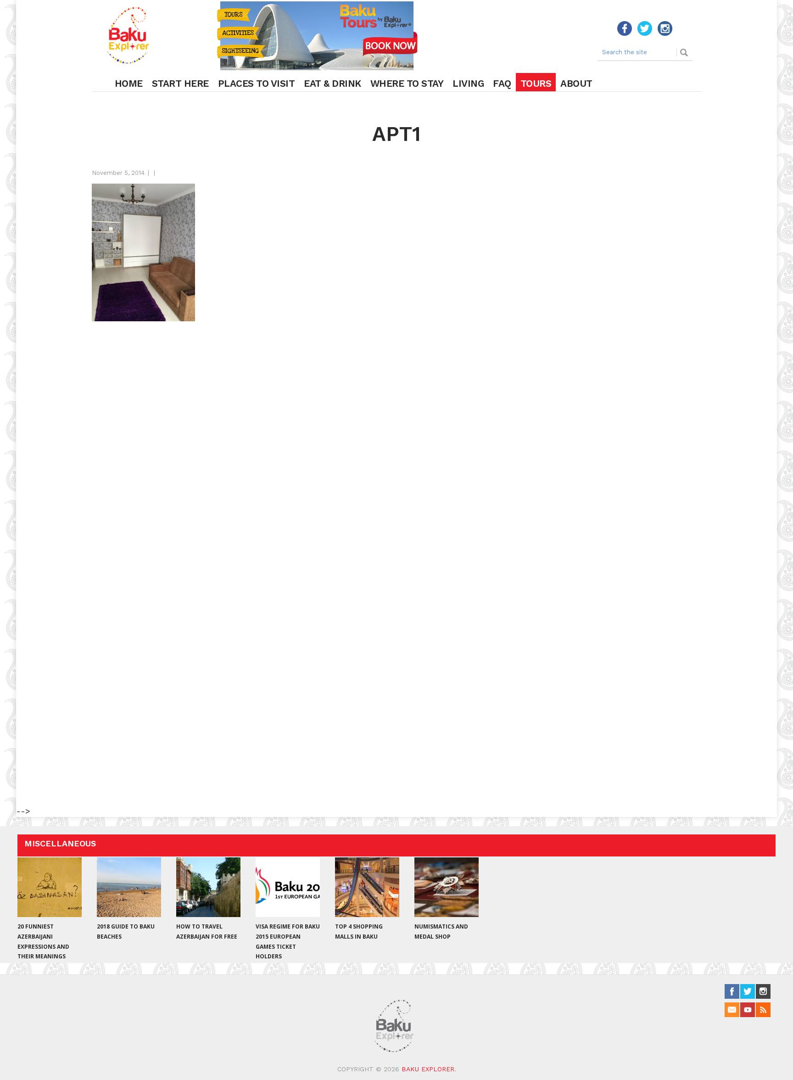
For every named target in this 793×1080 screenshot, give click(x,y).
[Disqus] (396, 444)
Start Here (180, 83)
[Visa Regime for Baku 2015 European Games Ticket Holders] (288, 887)
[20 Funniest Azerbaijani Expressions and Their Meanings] (49, 887)
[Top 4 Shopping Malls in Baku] (367, 887)
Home (129, 83)
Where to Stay (407, 83)
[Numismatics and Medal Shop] (446, 887)
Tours (536, 83)
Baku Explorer (428, 1069)
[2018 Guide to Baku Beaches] (129, 887)
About (576, 83)
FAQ (502, 83)
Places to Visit (256, 83)
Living (468, 83)
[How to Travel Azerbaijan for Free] (208, 887)
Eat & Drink (332, 83)
